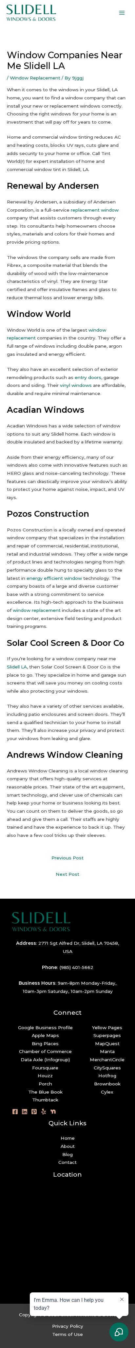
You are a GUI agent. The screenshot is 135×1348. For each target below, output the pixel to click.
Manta (107, 1051)
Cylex (107, 1092)
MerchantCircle (107, 1059)
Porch (45, 1083)
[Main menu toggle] (122, 13)
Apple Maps (45, 1035)
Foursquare (45, 1067)
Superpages (107, 1035)
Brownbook (107, 1083)
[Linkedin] (25, 1112)
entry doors (88, 377)
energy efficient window (54, 578)
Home (68, 1138)
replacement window (95, 210)
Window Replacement (35, 77)
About (68, 1146)
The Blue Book (45, 1092)
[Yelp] (44, 1112)
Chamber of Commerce (45, 1051)
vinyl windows (76, 385)
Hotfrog (107, 1075)
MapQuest (107, 1043)
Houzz (45, 1075)
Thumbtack (45, 1099)
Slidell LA (17, 666)
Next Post (67, 874)
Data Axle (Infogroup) (45, 1059)
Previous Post (67, 857)
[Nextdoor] (53, 1112)
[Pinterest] (34, 1112)
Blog (67, 1154)
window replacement (37, 610)
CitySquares (107, 1067)
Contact (67, 1162)
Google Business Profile (45, 1027)
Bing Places (45, 1043)
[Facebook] (15, 1112)
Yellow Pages (107, 1027)
